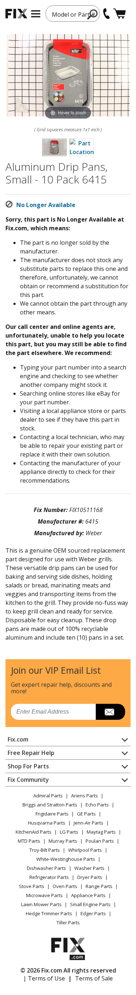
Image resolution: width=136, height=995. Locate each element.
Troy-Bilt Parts (44, 850)
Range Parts (99, 886)
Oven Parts (65, 886)
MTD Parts (29, 841)
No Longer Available (45, 205)
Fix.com (18, 739)
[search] (93, 14)
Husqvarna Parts (46, 822)
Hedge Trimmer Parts (49, 913)
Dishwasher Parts (46, 868)
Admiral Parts (48, 795)
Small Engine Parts (90, 904)
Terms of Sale (94, 978)
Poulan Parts (100, 841)
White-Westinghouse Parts (65, 859)
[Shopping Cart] (119, 13)
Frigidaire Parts (52, 813)
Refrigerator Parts (49, 877)
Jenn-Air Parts (88, 822)
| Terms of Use (44, 978)
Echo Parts (97, 804)
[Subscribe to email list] (110, 712)
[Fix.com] (16, 13)
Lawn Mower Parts (41, 904)
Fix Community (28, 780)
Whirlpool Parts (85, 850)
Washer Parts (89, 868)
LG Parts (69, 832)
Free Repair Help (31, 753)
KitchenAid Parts (33, 832)
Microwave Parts (44, 895)
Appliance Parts (88, 895)
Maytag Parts (101, 832)
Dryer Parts (89, 877)
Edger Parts (93, 913)
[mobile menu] (35, 14)
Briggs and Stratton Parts (49, 804)
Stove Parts (31, 886)
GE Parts (86, 813)
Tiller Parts (68, 922)
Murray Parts (63, 841)
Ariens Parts (84, 795)
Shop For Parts (28, 766)
